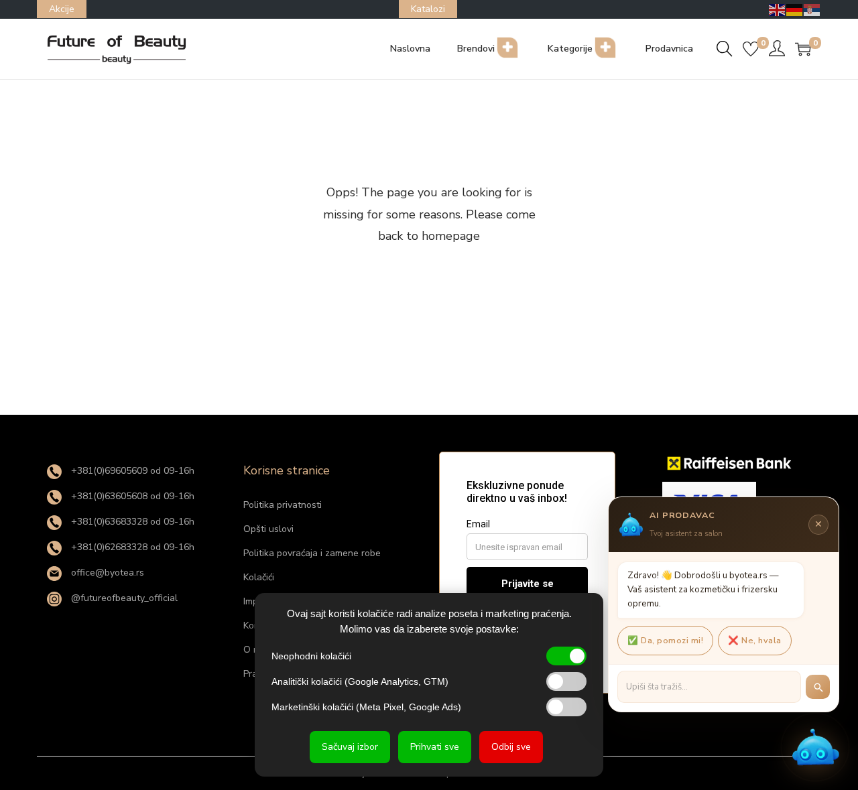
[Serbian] (812, 9)
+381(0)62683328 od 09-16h (131, 547)
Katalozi (428, 9)
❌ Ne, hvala (755, 640)
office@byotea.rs (106, 572)
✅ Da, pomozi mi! (665, 640)
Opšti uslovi (268, 529)
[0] (751, 49)
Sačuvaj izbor (350, 746)
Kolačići (258, 577)
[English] (777, 9)
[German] (795, 9)
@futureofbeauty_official (123, 598)
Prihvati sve (434, 746)
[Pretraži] (818, 687)
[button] (815, 747)
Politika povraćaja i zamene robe (312, 553)
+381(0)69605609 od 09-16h (131, 470)
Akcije (61, 9)
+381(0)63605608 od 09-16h (131, 496)
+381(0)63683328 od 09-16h (131, 521)
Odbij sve (511, 746)
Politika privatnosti (282, 505)
